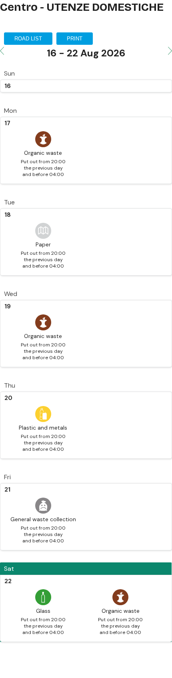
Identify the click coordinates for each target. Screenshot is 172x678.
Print (74, 39)
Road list (28, 39)
